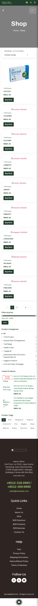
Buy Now (8, 100)
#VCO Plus (23, 428)
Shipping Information (19, 557)
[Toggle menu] (33, 10)
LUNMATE (7, 165)
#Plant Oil (6, 428)
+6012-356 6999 (19, 486)
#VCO (10, 420)
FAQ (19, 549)
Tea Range (7, 344)
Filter (5, 322)
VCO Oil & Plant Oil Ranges (13, 364)
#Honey (14, 428)
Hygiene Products (10, 361)
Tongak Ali (7, 351)
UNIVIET (6, 189)
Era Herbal (8, 594)
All (4, 333)
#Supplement (19, 420)
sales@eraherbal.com (19, 491)
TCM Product (7, 88)
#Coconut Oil (7, 424)
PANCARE (7, 288)
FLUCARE (7, 140)
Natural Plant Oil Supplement (14, 340)
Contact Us (19, 532)
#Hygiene (24, 424)
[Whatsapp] (19, 580)
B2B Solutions (19, 520)
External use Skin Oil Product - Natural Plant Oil (14, 356)
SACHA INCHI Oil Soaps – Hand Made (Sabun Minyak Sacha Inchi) (24, 388)
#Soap (32, 424)
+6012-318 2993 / (19, 483)
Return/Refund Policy (19, 561)
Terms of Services (19, 565)
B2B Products (19, 524)
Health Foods (8, 347)
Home (16, 30)
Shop (19, 516)
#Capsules (30, 420)
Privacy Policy (19, 553)
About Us (19, 512)
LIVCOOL (7, 91)
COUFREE (7, 116)
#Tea (15, 424)
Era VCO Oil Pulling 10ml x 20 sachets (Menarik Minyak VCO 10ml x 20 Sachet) (25, 378)
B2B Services (19, 528)
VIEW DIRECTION (19, 476)
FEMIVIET (7, 214)
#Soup (32, 428)
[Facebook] (24, 580)
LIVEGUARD (8, 239)
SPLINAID (7, 263)
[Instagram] (14, 580)
